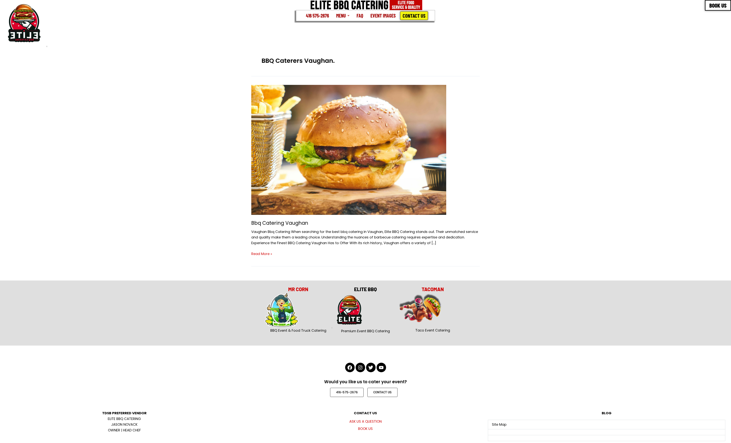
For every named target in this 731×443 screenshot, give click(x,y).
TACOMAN (433, 289)
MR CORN (298, 289)
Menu (341, 15)
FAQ (360, 15)
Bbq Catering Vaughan (279, 223)
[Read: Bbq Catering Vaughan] (348, 149)
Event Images (383, 15)
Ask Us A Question (365, 421)
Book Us (365, 428)
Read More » (261, 253)
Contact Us (414, 16)
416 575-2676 (317, 15)
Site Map (499, 424)
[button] (342, 15)
